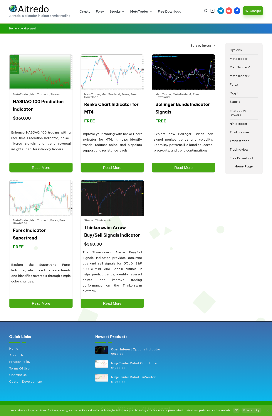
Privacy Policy (20, 362)
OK (236, 410)
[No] (267, 410)
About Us (16, 355)
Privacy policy (251, 410)
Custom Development (25, 382)
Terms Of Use (19, 368)
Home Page (244, 166)
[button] (253, 10)
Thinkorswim (103, 220)
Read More (41, 168)
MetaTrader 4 (39, 94)
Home (13, 28)
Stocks (55, 94)
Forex (125, 94)
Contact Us (18, 375)
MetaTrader (21, 94)
